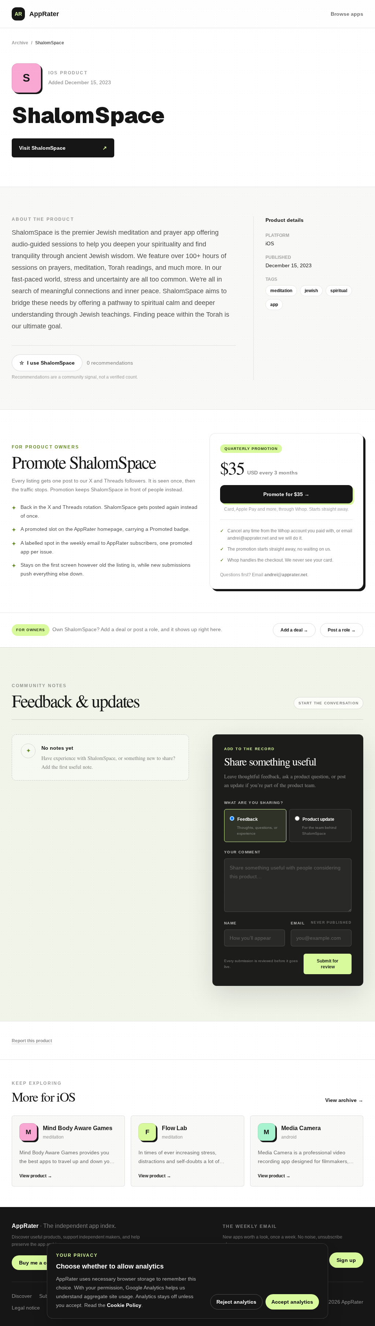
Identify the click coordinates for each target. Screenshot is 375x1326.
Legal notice (26, 1308)
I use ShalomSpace (47, 363)
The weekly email (250, 1226)
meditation (281, 290)
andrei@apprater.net (285, 574)
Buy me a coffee (43, 1263)
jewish (311, 290)
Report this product (32, 1040)
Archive (20, 42)
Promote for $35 (286, 494)
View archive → (344, 1100)
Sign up (346, 1260)
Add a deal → (294, 630)
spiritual (338, 290)
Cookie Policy (124, 1305)
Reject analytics (236, 1302)
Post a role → (342, 630)
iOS (270, 243)
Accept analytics (292, 1302)
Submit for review (327, 963)
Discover (22, 1296)
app (274, 304)
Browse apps (347, 14)
